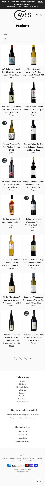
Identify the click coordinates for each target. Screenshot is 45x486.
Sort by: (4, 34)
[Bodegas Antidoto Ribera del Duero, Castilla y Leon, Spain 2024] (33, 167)
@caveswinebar (22, 438)
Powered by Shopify (22, 472)
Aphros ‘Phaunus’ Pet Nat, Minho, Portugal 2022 (11, 147)
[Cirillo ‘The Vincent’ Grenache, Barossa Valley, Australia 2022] (11, 283)
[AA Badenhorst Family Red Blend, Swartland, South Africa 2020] (11, 55)
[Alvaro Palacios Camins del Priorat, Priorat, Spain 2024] (33, 92)
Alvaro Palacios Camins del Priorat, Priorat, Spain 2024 (33, 109)
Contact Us (22, 393)
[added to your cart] (41, 15)
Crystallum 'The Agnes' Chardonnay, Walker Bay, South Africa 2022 (33, 300)
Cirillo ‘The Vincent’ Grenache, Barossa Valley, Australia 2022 (12, 300)
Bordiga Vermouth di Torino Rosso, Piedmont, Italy (11, 222)
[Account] (37, 15)
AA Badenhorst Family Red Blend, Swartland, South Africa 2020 (11, 72)
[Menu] (4, 15)
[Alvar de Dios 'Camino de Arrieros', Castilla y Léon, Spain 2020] (11, 92)
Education (22, 396)
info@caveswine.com (22, 441)
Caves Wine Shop (25, 470)
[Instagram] (21, 455)
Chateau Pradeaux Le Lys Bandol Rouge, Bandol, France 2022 (33, 262)
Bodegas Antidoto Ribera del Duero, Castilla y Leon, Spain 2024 (33, 184)
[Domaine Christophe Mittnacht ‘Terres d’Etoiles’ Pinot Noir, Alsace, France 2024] (11, 320)
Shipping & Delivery (22, 387)
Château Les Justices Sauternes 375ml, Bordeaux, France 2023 (11, 262)
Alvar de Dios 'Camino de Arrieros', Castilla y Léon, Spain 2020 (11, 109)
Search (22, 381)
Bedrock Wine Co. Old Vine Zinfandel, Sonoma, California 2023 (33, 147)
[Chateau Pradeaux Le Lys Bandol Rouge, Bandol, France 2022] (33, 245)
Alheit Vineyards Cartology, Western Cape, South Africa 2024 (33, 72)
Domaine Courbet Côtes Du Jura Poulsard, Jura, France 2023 (33, 337)
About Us (22, 390)
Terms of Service (22, 402)
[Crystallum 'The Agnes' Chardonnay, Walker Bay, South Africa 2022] (33, 283)
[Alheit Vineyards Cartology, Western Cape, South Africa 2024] (33, 55)
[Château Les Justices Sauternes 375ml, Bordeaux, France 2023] (11, 245)
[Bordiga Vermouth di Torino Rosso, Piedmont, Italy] (11, 205)
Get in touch (34, 414)
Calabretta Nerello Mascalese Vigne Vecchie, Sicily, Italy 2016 (33, 223)
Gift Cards (22, 384)
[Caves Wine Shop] (22, 15)
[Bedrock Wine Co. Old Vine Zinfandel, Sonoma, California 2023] (33, 130)
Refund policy (22, 399)
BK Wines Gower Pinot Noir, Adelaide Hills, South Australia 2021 (11, 184)
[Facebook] (24, 455)
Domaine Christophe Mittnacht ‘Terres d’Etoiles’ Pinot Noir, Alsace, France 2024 (11, 339)
